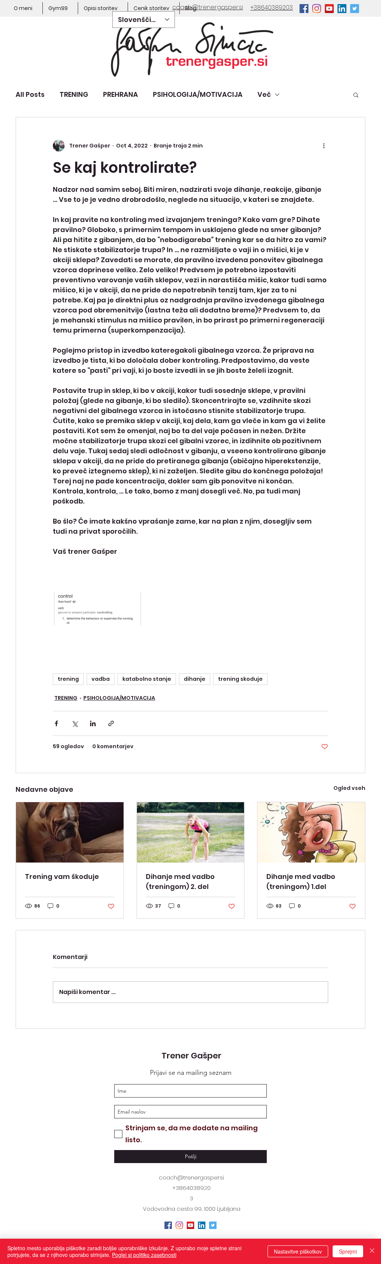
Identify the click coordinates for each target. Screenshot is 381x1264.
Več (264, 94)
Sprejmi (348, 1251)
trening (68, 679)
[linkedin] (341, 8)
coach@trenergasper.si (191, 1177)
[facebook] (304, 8)
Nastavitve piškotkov (298, 1251)
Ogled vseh (349, 788)
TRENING (74, 94)
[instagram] (316, 8)
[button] (355, 95)
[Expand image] (97, 611)
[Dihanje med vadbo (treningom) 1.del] (311, 832)
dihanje (194, 679)
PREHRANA (120, 94)
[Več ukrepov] (323, 145)
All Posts (30, 94)
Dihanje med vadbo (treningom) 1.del (300, 881)
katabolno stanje (146, 679)
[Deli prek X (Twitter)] (74, 723)
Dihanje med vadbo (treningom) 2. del (180, 881)
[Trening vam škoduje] (70, 832)
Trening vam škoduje (62, 876)
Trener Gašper (191, 1055)
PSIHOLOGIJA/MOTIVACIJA (198, 94)
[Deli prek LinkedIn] (92, 723)
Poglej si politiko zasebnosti (144, 1254)
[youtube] (329, 8)
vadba (101, 679)
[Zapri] (372, 1251)
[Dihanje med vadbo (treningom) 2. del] (190, 832)
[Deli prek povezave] (111, 723)
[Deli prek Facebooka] (56, 723)
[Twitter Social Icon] (354, 8)
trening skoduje (240, 679)
